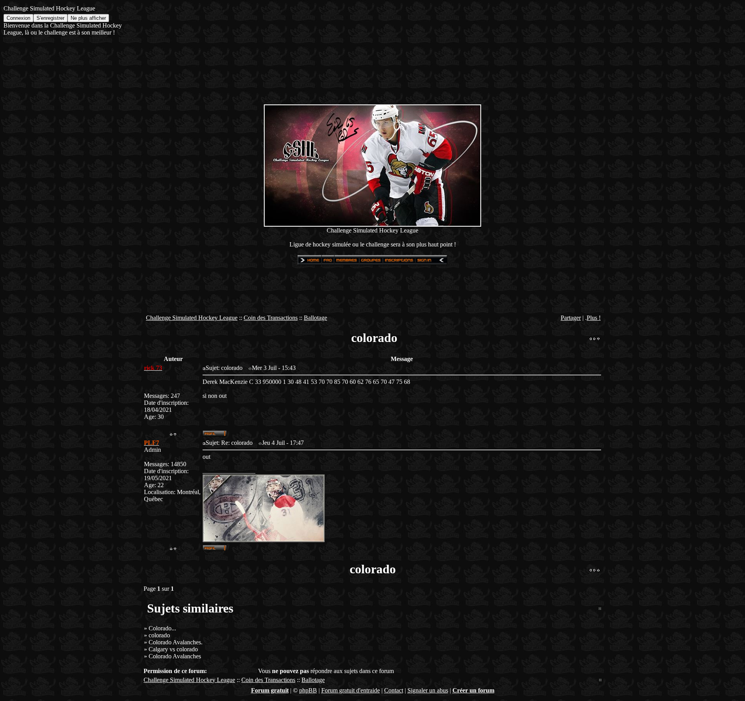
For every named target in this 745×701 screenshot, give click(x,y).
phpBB (308, 690)
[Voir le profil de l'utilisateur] (215, 434)
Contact (393, 690)
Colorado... (162, 628)
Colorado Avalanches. (176, 642)
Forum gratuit (270, 690)
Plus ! (594, 317)
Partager (571, 317)
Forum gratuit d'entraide (350, 690)
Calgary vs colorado (173, 649)
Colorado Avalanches (175, 656)
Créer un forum (473, 690)
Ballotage (315, 317)
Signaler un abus (427, 690)
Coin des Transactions (271, 317)
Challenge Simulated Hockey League (191, 317)
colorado (159, 635)
